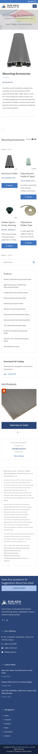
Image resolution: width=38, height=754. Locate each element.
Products (7, 724)
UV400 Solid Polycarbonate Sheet (16, 293)
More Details (19, 456)
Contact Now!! (19, 588)
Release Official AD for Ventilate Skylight (17, 682)
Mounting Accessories (25, 24)
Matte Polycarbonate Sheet (13, 303)
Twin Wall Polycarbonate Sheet (15, 325)
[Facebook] (2, 620)
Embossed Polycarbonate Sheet (15, 298)
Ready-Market (27, 751)
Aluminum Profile (9, 173)
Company (7, 719)
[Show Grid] (32, 139)
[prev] (3, 130)
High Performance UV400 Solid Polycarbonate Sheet (15, 286)
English (33, 1)
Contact (7, 736)
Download (11, 374)
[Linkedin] (7, 620)
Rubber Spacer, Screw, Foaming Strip (9, 225)
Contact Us (7, 560)
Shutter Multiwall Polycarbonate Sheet (17, 279)
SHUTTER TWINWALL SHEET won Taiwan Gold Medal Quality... (19, 692)
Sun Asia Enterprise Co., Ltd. (24, 747)
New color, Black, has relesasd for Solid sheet (17, 671)
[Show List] (35, 139)
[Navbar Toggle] (35, 6)
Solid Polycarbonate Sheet (22, 548)
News (6, 728)
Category (14, 24)
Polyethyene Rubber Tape (26, 224)
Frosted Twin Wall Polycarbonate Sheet (15, 332)
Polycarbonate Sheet (9, 548)
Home (8, 24)
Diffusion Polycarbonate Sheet (14, 309)
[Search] (33, 262)
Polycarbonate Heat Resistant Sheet (16, 314)
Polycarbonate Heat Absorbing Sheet (17, 320)
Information (8, 732)
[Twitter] (4, 620)
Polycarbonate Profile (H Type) (27, 175)
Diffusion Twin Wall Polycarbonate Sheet (16, 340)
